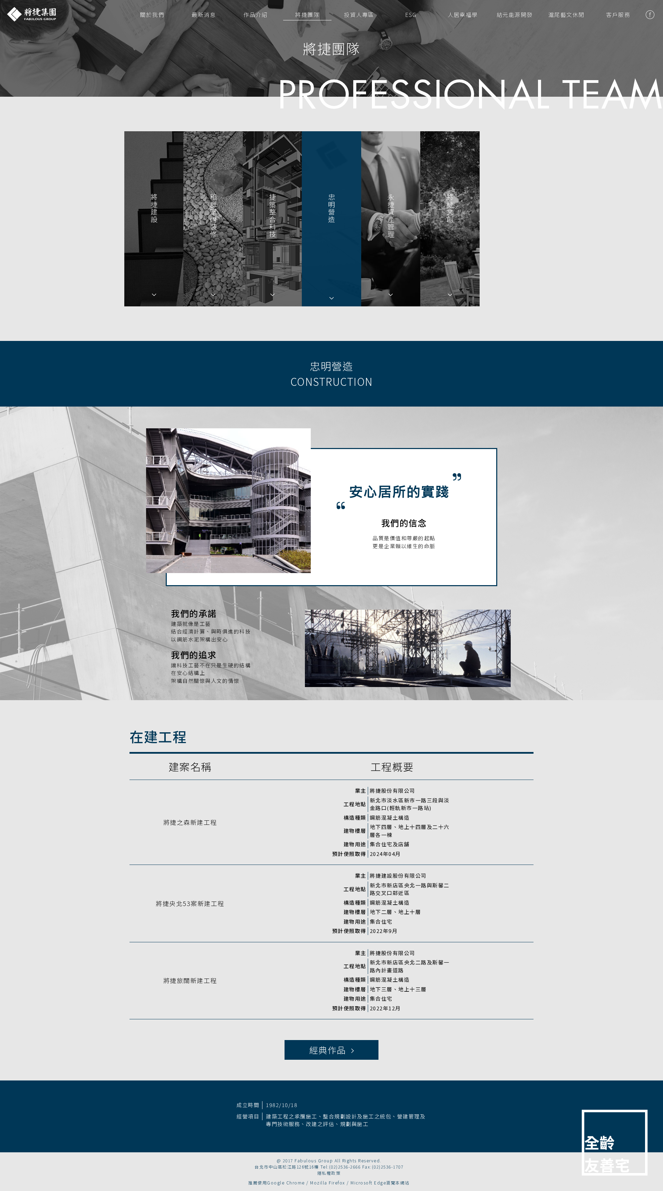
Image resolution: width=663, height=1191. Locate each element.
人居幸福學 (463, 14)
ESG (411, 14)
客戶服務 (618, 14)
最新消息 (204, 14)
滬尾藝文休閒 (566, 14)
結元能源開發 (515, 14)
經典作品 (330, 1050)
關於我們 (152, 14)
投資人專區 (359, 14)
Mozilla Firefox (327, 1182)
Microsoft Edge (368, 1182)
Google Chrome (286, 1182)
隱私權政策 (329, 1173)
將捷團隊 (307, 14)
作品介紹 (255, 14)
